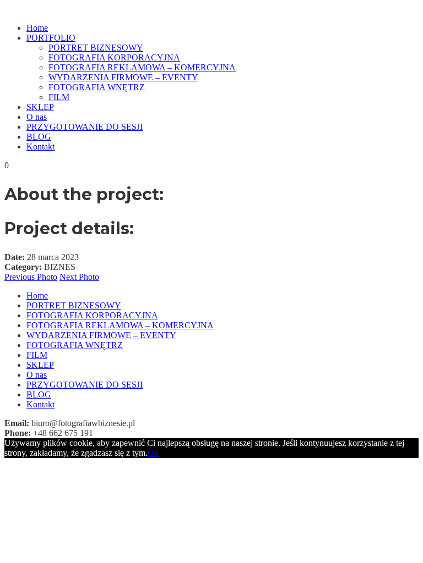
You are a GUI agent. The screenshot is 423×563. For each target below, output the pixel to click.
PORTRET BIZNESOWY (95, 47)
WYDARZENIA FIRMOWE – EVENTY (123, 77)
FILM (58, 97)
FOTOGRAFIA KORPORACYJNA (114, 57)
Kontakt (40, 146)
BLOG (38, 136)
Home (37, 27)
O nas (36, 117)
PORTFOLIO (50, 37)
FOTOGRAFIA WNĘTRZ (96, 87)
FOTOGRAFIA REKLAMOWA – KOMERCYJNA (142, 67)
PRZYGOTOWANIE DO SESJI (84, 126)
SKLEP (40, 107)
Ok (153, 452)
